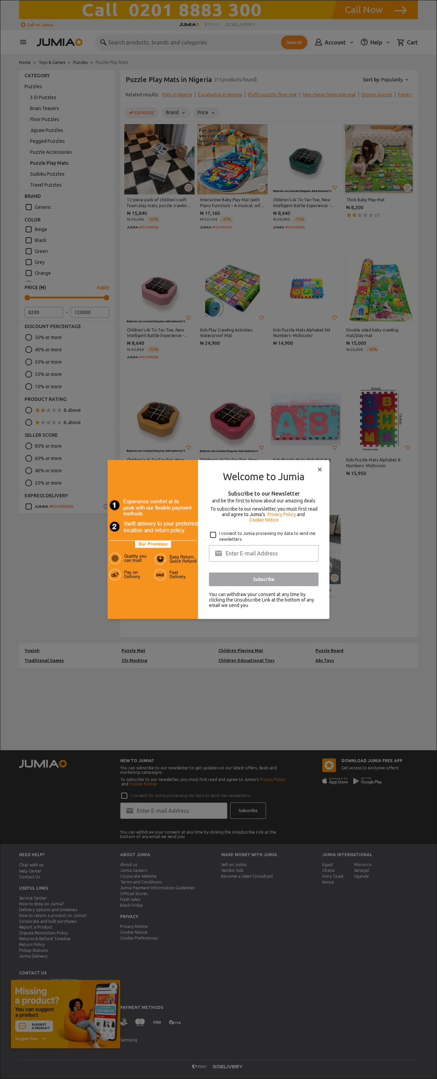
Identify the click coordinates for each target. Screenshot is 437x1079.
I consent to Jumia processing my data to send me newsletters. (267, 536)
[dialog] (218, 539)
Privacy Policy (281, 514)
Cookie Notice (264, 520)
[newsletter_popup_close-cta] (320, 469)
